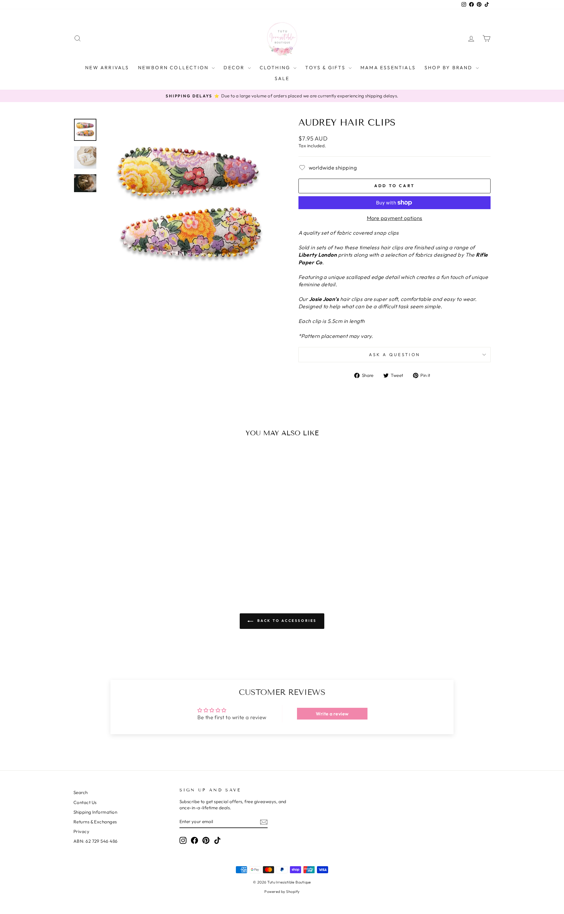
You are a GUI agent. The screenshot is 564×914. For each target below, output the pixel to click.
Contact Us (85, 802)
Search (80, 792)
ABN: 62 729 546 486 (95, 841)
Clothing (276, 67)
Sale (282, 78)
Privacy (81, 831)
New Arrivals (107, 67)
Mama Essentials (388, 67)
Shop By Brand (449, 67)
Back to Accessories (286, 620)
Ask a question (394, 354)
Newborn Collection (174, 67)
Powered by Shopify (281, 891)
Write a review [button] (332, 714)
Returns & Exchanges (95, 822)
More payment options (394, 218)
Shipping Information (95, 812)
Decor (235, 67)
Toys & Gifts (326, 67)
